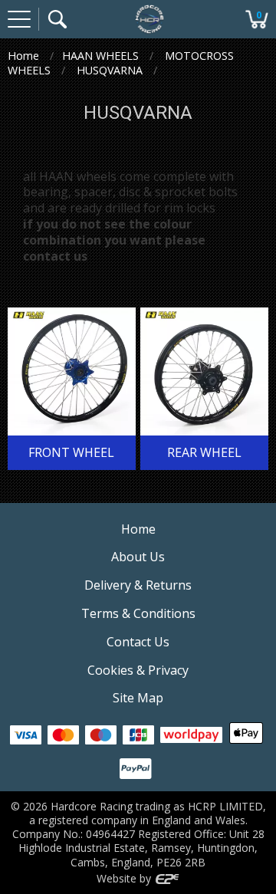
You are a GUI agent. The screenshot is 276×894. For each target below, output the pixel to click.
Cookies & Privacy (138, 670)
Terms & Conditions (138, 613)
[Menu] (19, 19)
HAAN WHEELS (100, 55)
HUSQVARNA (110, 70)
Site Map (138, 697)
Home (23, 55)
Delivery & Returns (138, 585)
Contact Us (138, 641)
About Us (138, 556)
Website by (125, 878)
